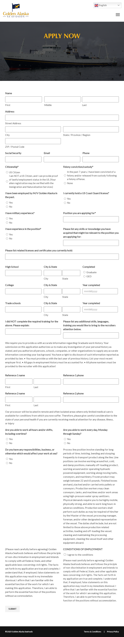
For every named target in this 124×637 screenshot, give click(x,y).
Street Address (13, 123)
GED (89, 276)
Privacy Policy (113, 631)
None (70, 183)
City (7, 134)
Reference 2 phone (73, 393)
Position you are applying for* (79, 212)
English (102, 5)
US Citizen (14, 172)
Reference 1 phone (73, 375)
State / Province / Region (76, 134)
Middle (48, 105)
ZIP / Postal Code (14, 146)
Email (47, 152)
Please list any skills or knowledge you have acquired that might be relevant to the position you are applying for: (91, 232)
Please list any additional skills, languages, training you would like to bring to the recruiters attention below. (89, 325)
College (9, 284)
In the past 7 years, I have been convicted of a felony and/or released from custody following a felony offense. (92, 175)
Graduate (91, 272)
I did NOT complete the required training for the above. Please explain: (31, 323)
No (10, 206)
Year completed (91, 284)
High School (12, 266)
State (65, 278)
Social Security (13, 152)
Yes (11, 202)
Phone (86, 152)
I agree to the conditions (80, 554)
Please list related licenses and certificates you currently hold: (39, 250)
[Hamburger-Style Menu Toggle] (118, 14)
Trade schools (13, 303)
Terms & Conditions (92, 631)
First (7, 105)
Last (84, 105)
